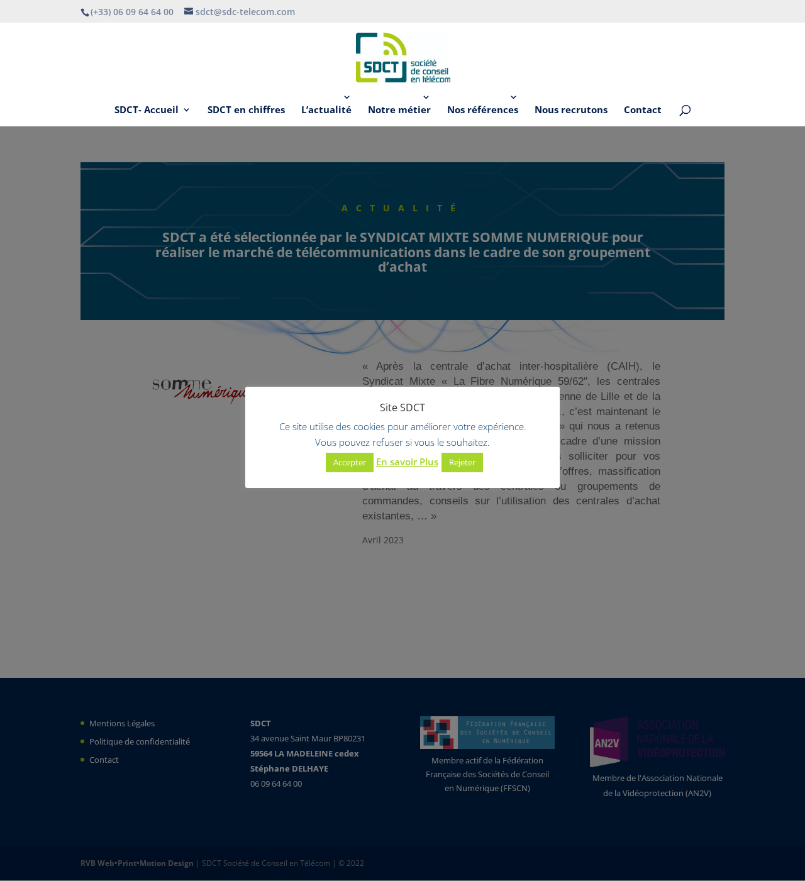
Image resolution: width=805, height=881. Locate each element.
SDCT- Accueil (146, 110)
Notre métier (399, 110)
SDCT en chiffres (246, 110)
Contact (643, 110)
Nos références (482, 110)
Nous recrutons (571, 110)
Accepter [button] (349, 462)
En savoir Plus (407, 461)
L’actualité (326, 110)
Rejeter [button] (462, 462)
